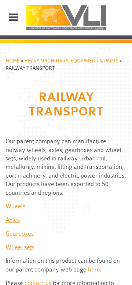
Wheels (15, 206)
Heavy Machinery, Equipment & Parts (71, 60)
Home (13, 60)
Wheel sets (20, 247)
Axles (13, 219)
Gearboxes (20, 233)
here (94, 269)
